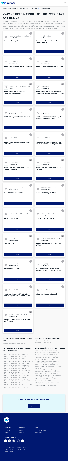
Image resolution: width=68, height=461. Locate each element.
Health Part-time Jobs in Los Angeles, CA (46, 363)
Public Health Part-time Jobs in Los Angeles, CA (48, 375)
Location (34, 8)
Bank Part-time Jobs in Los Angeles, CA (45, 359)
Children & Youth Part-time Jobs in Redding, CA (16, 365)
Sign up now (34, 406)
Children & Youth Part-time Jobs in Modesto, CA (16, 379)
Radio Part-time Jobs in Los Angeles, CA (46, 350)
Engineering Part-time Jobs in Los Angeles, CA (47, 382)
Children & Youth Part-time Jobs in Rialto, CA (15, 374)
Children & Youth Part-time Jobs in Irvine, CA (15, 353)
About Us (7, 430)
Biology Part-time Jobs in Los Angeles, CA (46, 364)
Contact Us (23, 433)
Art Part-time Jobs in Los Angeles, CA (45, 383)
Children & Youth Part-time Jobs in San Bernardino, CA (17, 370)
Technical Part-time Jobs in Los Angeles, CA (47, 352)
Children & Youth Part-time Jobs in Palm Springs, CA (17, 372)
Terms (12, 447)
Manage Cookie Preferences (25, 447)
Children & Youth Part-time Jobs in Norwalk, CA (15, 368)
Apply (18, 51)
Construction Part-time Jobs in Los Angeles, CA (48, 357)
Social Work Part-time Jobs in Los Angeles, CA (47, 356)
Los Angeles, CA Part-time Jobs (43, 342)
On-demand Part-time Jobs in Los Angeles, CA (47, 370)
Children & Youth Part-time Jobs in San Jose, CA (16, 382)
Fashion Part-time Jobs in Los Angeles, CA (46, 373)
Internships (38, 433)
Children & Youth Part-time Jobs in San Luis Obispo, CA (18, 361)
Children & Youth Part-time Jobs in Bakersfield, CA (16, 380)
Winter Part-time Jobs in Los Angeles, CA (46, 377)
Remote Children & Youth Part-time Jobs (14, 343)
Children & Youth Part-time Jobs (43, 341)
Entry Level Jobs (40, 430)
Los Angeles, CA (45, 8)
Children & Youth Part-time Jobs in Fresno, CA (15, 387)
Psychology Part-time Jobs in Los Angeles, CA (47, 371)
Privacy (6, 447)
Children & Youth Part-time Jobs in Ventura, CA (15, 356)
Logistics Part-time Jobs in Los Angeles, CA (46, 378)
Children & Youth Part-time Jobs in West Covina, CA (17, 363)
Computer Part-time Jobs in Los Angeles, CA (47, 361)
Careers (6, 433)
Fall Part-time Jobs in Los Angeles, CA (45, 380)
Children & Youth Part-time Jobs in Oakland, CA (16, 354)
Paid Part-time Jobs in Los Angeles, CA (45, 385)
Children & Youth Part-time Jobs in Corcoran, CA (16, 360)
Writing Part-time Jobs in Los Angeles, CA (46, 354)
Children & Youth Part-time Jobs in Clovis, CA (15, 358)
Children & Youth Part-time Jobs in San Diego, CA (16, 367)
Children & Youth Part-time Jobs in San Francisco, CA (17, 375)
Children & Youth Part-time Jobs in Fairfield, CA (15, 377)
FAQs (21, 430)
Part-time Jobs (24, 8)
